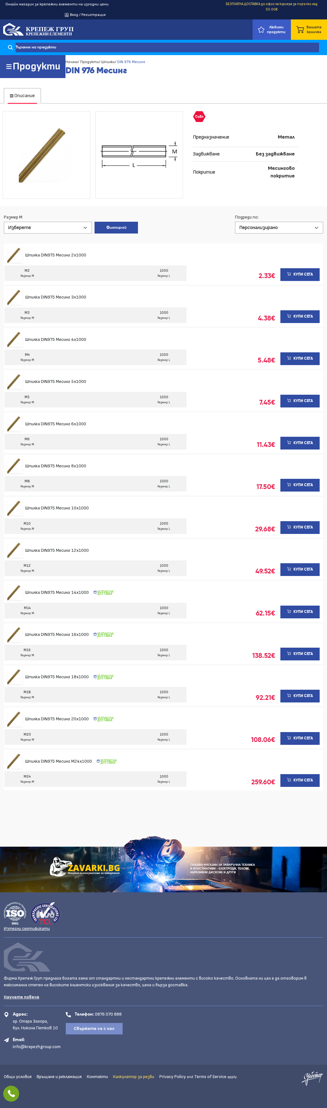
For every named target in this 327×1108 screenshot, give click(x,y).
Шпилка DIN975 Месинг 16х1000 (57, 634)
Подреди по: (247, 217)
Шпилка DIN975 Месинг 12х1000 (57, 550)
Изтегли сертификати (27, 928)
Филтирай (116, 228)
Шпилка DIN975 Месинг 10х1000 (57, 508)
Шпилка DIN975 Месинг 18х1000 (57, 677)
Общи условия (18, 1076)
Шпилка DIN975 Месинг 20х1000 (57, 719)
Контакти (97, 1076)
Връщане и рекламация (59, 1076)
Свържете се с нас (94, 1028)
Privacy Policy (172, 1076)
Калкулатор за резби (133, 1076)
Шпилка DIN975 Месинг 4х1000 (55, 339)
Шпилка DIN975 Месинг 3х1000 (55, 297)
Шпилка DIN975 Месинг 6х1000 (55, 424)
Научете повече (21, 997)
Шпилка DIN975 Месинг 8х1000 (55, 466)
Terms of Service (210, 1076)
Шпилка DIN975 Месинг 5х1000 (55, 381)
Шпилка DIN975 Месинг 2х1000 (55, 255)
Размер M (13, 217)
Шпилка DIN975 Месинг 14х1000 (57, 592)
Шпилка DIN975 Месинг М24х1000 (59, 761)
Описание (24, 96)
